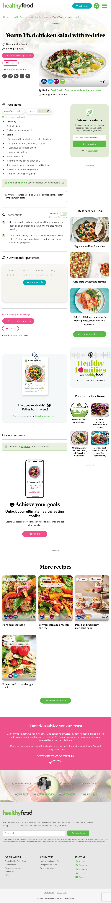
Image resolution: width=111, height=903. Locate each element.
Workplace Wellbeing (48, 865)
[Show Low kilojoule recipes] (15, 676)
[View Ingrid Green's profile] (90, 794)
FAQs (7, 875)
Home (6, 17)
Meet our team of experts (55, 756)
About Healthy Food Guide (15, 861)
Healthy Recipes (20, 17)
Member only (36, 282)
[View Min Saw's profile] (44, 783)
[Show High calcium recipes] (47, 616)
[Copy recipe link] (4, 76)
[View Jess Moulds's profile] (67, 783)
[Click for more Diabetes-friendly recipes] (50, 81)
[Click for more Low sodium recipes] (62, 81)
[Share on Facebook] (22, 76)
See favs (11, 63)
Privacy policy (62, 893)
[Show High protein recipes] (15, 616)
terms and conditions (43, 839)
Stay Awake (53, 213)
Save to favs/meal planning (19, 55)
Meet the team (10, 865)
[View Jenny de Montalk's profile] (21, 783)
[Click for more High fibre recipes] (56, 81)
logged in (25, 446)
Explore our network (48, 868)
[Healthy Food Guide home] (17, 813)
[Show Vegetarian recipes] (88, 616)
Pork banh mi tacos (13, 624)
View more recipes (54, 700)
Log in (11, 182)
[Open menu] (104, 5)
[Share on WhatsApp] (27, 76)
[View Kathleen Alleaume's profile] (44, 794)
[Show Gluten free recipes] (83, 616)
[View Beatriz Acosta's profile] (67, 794)
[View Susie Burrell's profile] (89, 783)
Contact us (9, 872)
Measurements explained (13, 117)
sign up (21, 182)
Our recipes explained (13, 868)
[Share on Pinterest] (16, 76)
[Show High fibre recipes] (10, 616)
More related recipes (88, 334)
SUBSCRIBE (34, 534)
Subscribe (84, 5)
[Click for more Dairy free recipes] (44, 81)
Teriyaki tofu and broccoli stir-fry (54, 626)
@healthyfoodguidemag (45, 416)
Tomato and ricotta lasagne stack (18, 686)
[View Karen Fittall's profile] (21, 794)
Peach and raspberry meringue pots (87, 626)
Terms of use (49, 893)
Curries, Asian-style (40, 17)
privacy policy (93, 151)
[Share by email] (10, 76)
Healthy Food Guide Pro (49, 861)
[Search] (96, 6)
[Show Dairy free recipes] (6, 616)
